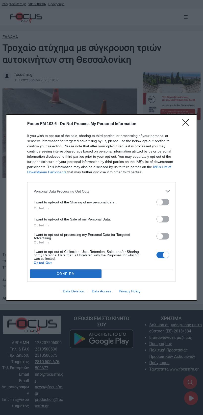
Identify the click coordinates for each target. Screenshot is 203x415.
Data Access (101, 291)
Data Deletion (73, 291)
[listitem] (101, 191)
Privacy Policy (129, 291)
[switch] (162, 202)
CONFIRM (66, 274)
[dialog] (101, 207)
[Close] (187, 124)
